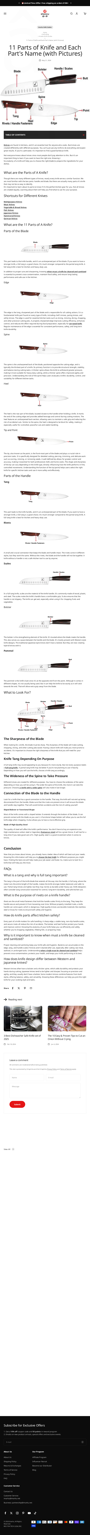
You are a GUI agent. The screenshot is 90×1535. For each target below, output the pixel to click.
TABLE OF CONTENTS (15, 134)
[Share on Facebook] (12, 988)
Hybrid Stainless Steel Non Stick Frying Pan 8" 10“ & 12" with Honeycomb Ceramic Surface (65, 1396)
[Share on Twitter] (18, 988)
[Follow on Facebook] (5, 1513)
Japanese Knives (11, 213)
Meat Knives (9, 204)
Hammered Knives (12, 216)
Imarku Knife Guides (45, 36)
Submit (17, 1104)
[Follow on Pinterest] (23, 1513)
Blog (34, 1470)
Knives (7, 145)
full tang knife (11, 767)
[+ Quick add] (40, 1192)
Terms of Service (66, 1069)
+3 (65, 1342)
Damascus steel (48, 832)
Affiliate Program (39, 1457)
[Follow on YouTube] (29, 1513)
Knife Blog (45, 34)
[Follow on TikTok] (35, 1513)
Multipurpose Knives (13, 202)
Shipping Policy (10, 1461)
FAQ (5, 1478)
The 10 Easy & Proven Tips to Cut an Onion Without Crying (66, 1037)
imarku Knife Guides (45, 27)
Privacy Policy (52, 1069)
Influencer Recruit (39, 1461)
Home (45, 32)
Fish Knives (9, 210)
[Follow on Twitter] (11, 1513)
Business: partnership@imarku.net (18, 1502)
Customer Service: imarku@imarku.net (12, 1497)
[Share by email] (31, 988)
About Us (7, 1457)
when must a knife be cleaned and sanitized (66, 271)
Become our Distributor (42, 1465)
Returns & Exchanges (12, 1465)
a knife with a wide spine (31, 787)
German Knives (10, 218)
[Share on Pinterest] (24, 988)
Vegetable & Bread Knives (15, 207)
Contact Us (8, 1491)
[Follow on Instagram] (17, 1513)
